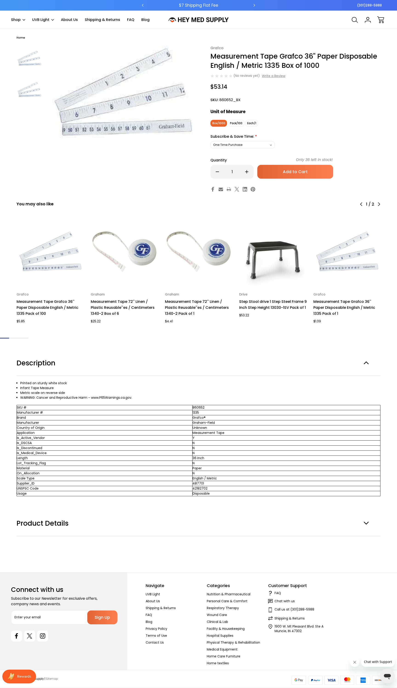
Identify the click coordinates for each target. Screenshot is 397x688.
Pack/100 (236, 123)
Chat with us (285, 601)
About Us (69, 19)
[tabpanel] (29, 58)
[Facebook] (212, 189)
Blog (145, 19)
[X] (237, 189)
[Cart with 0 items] (380, 19)
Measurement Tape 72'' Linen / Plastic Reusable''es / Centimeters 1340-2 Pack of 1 (197, 307)
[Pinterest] (253, 189)
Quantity (218, 160)
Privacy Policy (156, 628)
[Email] (220, 189)
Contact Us (155, 642)
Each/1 (251, 123)
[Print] (229, 189)
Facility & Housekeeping (226, 628)
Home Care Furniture (223, 656)
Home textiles (218, 663)
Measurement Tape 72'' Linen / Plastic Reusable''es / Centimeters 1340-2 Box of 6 (123, 307)
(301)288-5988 (369, 5)
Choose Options (50, 275)
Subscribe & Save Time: (233, 136)
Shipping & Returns (102, 19)
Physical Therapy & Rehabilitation (233, 642)
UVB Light (40, 19)
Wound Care (217, 615)
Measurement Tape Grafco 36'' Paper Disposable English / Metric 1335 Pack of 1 (344, 307)
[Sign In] (368, 19)
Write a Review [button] (273, 76)
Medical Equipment (222, 649)
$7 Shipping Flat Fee (198, 5)
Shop (16, 19)
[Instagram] (42, 636)
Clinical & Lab (217, 621)
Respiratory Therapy (223, 608)
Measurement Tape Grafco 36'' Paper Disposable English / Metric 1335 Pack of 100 (47, 307)
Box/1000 (218, 123)
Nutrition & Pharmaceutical (228, 594)
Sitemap (52, 679)
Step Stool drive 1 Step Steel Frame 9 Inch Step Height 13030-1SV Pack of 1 (273, 304)
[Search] (355, 19)
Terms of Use (156, 635)
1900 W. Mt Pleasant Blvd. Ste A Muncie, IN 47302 (299, 628)
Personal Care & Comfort (227, 601)
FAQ (130, 19)
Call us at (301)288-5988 (294, 609)
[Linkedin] (245, 189)
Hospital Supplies (220, 635)
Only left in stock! (314, 159)
